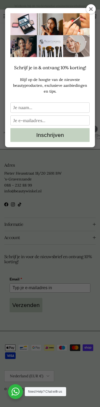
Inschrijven (50, 135)
